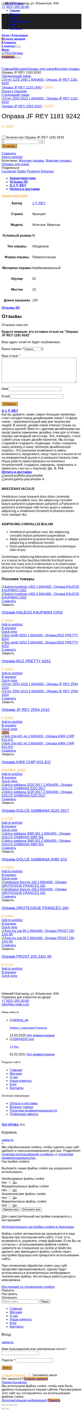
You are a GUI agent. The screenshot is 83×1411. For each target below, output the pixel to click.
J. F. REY (39, 203)
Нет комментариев (41, 1035)
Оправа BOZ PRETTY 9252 (26, 661)
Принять (8, 1290)
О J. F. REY (18, 185)
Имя (5, 389)
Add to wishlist (12, 157)
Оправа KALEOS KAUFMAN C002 (32, 612)
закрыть (7, 1140)
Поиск (45, 1301)
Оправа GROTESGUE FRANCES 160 (35, 908)
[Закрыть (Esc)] (3, 1405)
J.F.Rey (14, 1046)
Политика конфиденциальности (33, 1110)
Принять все (10, 1209)
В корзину (9, 145)
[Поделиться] (7, 1405)
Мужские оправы (58, 160)
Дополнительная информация (24, 1400)
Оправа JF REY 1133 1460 (22, 87)
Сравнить (9, 153)
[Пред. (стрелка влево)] (3, 1408)
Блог (13, 1084)
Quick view (9, 631)
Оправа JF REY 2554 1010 (22, 106)
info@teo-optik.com (15, 1004)
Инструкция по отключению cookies (28, 1286)
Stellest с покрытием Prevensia (28, 1027)
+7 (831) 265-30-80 (15, 7)
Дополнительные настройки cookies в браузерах (38, 1227)
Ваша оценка (12, 349)
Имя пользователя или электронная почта (34, 1349)
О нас (14, 1077)
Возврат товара (21, 1107)
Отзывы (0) (19, 181)
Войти (6, 1367)
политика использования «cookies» (28, 1154)
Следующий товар (15, 95)
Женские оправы (67, 69)
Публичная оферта (24, 1114)
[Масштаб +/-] (15, 1405)
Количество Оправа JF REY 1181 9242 (35, 137)
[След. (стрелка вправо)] (7, 1408)
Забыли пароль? (14, 1375)
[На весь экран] (11, 1405)
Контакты (17, 1088)
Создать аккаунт (36, 1378)
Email (6, 396)
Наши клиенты (21, 1080)
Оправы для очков (40, 69)
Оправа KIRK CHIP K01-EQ (26, 762)
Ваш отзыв (11, 356)
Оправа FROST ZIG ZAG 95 (27, 956)
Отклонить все (31, 1209)
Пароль (8, 1360)
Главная (8, 69)
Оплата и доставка (25, 189)
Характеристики (23, 178)
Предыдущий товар (16, 76)
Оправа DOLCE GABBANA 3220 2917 (35, 810)
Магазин (20, 69)
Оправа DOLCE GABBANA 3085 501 (34, 859)
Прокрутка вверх (14, 1382)
